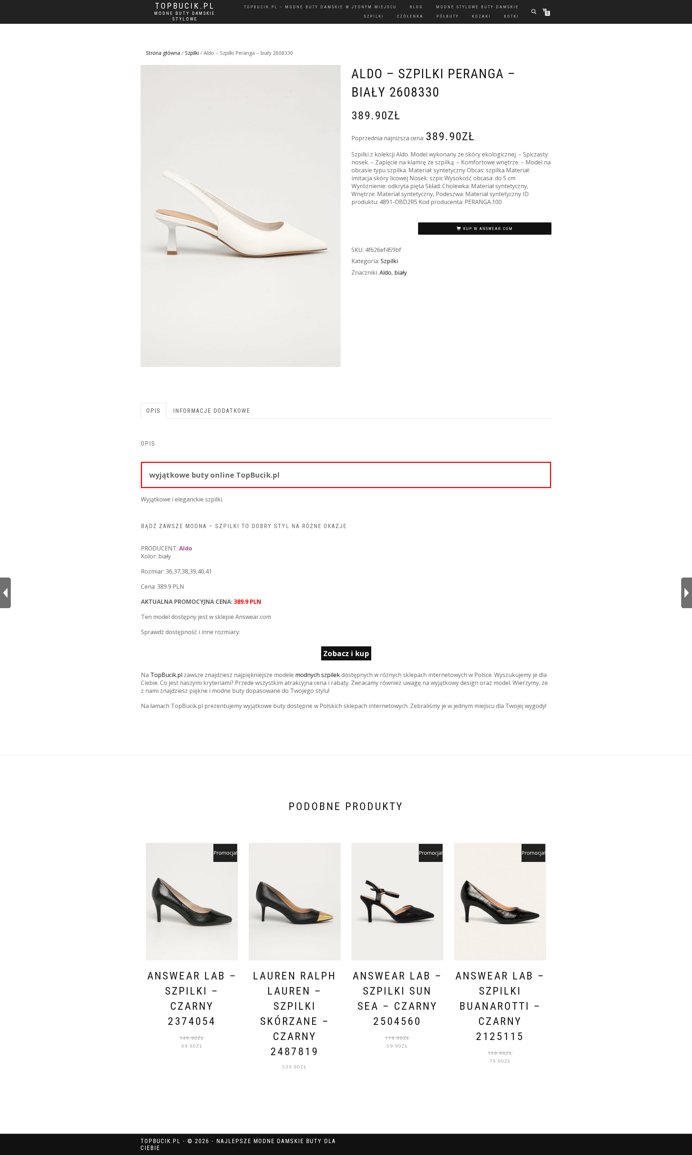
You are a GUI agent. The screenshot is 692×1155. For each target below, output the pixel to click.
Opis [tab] (153, 410)
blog (416, 7)
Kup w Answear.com (488, 228)
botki (511, 16)
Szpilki (192, 52)
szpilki (374, 16)
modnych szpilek (317, 675)
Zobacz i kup (346, 653)
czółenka (410, 16)
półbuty (447, 16)
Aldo (385, 272)
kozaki (481, 16)
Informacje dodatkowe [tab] (211, 410)
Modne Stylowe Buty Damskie (477, 7)
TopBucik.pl (185, 6)
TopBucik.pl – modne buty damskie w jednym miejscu (320, 7)
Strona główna (163, 52)
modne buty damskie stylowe (184, 16)
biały (400, 272)
